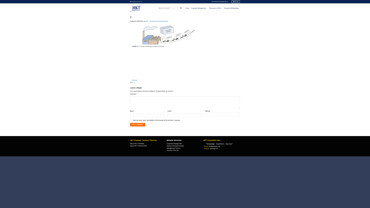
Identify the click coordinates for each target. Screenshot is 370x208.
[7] (163, 36)
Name (132, 111)
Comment (133, 94)
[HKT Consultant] (142, 8)
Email (170, 111)
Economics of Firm (215, 8)
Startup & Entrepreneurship (175, 146)
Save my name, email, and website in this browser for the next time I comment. (156, 120)
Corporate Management (198, 8)
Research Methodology (231, 8)
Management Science (173, 148)
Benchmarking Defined (161, 21)
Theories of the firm (173, 150)
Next (132, 82)
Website (207, 111)
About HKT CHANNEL (137, 143)
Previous (133, 80)
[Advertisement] (185, 64)
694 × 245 (148, 21)
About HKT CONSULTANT (138, 146)
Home (187, 8)
